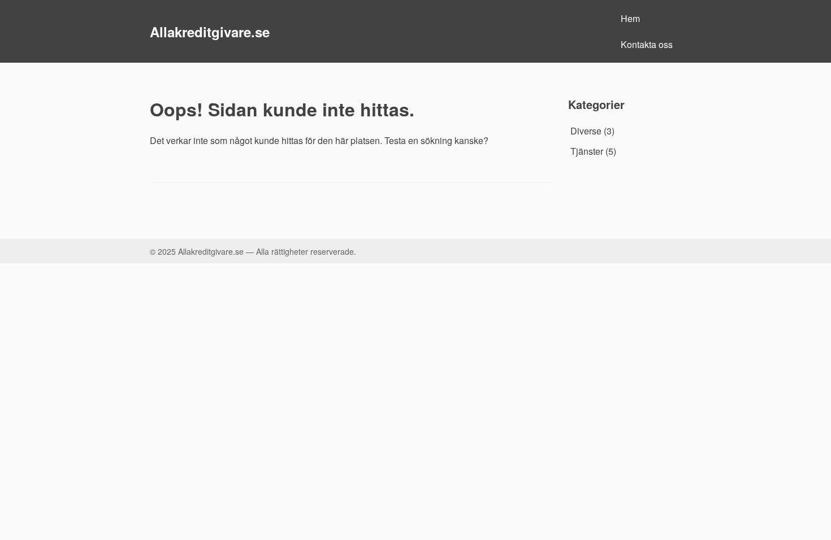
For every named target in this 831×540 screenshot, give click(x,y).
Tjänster (586, 151)
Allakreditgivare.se (210, 31)
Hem (630, 18)
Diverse (585, 130)
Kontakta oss (647, 44)
